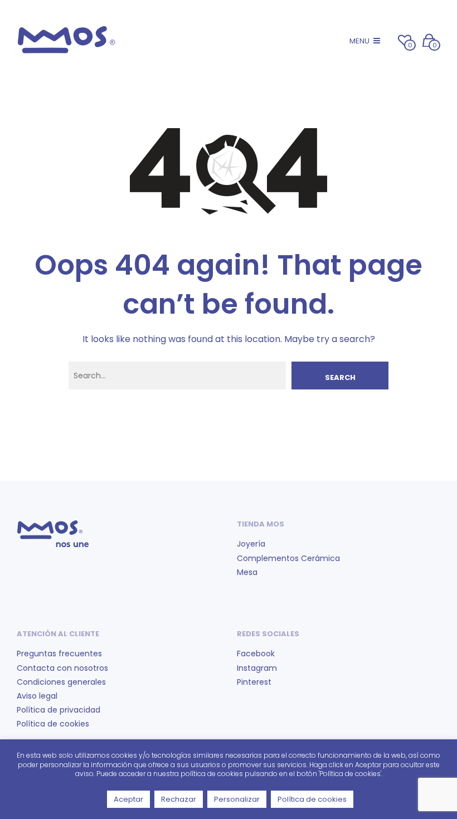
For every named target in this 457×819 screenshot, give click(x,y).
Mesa (247, 572)
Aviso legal (37, 695)
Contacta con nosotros (62, 668)
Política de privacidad (58, 709)
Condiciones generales (61, 682)
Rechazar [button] (178, 799)
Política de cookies (53, 723)
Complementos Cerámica (288, 558)
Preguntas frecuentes (59, 653)
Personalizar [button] (237, 799)
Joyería (251, 543)
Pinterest (254, 682)
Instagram (257, 668)
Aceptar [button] (128, 799)
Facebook (256, 653)
